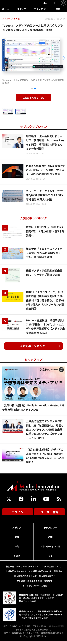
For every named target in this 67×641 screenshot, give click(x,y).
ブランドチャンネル (50, 546)
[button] (10, 59)
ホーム (5, 9)
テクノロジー (41, 9)
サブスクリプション (33, 126)
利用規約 (58, 571)
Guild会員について (52, 566)
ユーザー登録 (49, 512)
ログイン (17, 512)
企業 (50, 536)
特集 (17, 546)
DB (50, 555)
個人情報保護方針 (47, 575)
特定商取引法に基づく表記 (29, 580)
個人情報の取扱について (25, 575)
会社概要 (48, 580)
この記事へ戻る (33, 97)
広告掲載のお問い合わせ (40, 571)
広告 (58, 9)
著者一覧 (10, 566)
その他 (16, 555)
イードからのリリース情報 (35, 585)
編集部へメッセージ (17, 571)
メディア (21, 9)
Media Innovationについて (28, 566)
